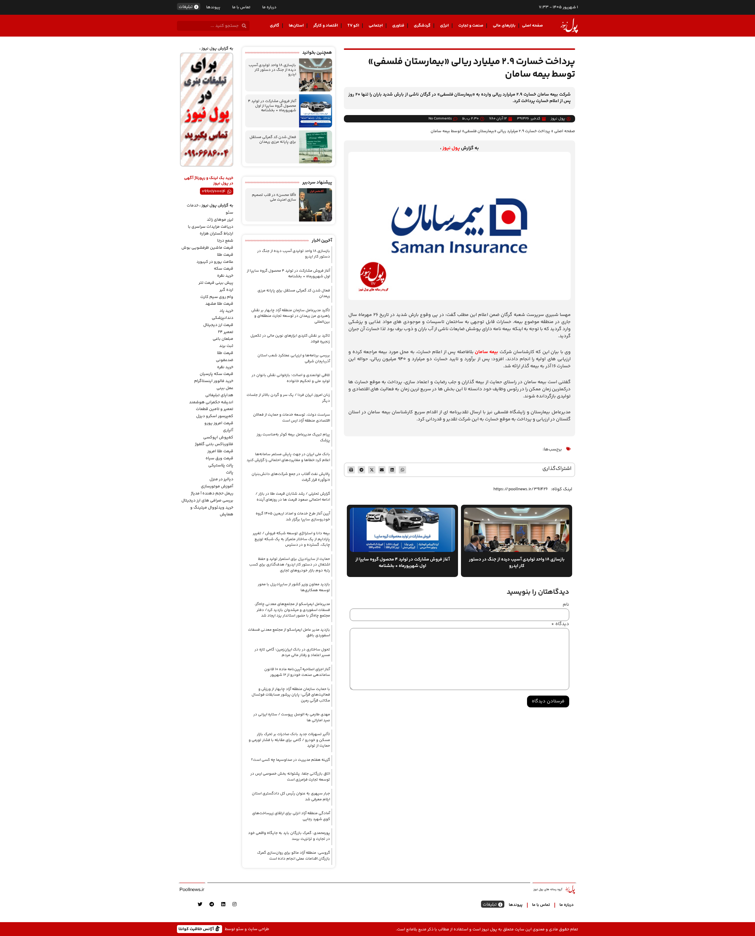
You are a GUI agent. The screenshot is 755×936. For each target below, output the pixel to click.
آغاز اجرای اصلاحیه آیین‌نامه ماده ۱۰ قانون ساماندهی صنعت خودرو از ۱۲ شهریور (297, 672)
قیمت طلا (225, 255)
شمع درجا (225, 240)
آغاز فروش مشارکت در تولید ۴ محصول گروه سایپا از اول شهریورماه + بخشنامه (272, 105)
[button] (402, 469)
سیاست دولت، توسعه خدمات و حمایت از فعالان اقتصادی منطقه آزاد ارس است (291, 418)
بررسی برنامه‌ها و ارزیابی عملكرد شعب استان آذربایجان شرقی (293, 358)
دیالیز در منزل (221, 479)
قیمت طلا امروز (220, 451)
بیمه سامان (487, 352)
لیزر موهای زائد (220, 220)
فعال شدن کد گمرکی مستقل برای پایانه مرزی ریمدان (273, 139)
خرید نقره (225, 276)
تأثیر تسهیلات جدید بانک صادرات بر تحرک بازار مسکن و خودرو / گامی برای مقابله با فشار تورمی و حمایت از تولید (289, 740)
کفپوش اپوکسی (218, 437)
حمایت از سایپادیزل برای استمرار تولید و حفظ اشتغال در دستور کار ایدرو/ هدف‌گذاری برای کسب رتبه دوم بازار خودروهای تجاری (289, 564)
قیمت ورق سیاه (219, 458)
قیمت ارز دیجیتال (218, 325)
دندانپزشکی (222, 318)
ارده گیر (226, 290)
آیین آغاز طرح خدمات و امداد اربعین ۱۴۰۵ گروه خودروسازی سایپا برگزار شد (293, 516)
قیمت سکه (223, 268)
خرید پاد (226, 311)
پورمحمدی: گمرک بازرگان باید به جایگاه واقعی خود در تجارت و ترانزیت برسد (289, 836)
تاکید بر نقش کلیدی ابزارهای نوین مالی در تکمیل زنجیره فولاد (290, 339)
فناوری (398, 25)
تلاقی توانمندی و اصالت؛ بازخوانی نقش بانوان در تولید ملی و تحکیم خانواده (291, 378)
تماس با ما (241, 7)
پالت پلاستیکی (220, 465)
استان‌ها (296, 25)
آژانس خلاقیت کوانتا (196, 928)
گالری (274, 25)
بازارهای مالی (504, 25)
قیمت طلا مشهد (219, 304)
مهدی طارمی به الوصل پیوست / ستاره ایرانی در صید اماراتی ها (291, 717)
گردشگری (422, 25)
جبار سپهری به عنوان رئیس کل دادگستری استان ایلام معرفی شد (291, 796)
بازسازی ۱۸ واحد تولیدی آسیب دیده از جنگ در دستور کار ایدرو (272, 69)
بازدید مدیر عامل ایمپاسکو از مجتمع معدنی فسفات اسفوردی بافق (289, 633)
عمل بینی (224, 388)
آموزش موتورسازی (217, 486)
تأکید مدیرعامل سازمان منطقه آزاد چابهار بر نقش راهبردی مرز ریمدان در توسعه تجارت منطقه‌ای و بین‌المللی (290, 316)
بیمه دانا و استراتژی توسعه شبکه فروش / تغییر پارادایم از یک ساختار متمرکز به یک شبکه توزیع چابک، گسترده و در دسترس (291, 539)
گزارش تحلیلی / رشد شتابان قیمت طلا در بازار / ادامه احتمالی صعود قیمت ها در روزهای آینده (292, 497)
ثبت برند (226, 346)
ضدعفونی (224, 360)
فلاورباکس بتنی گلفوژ (214, 444)
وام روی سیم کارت (216, 297)
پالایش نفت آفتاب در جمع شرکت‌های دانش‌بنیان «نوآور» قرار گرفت (291, 477)
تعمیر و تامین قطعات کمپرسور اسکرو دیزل (214, 412)
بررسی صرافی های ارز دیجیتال (207, 500)
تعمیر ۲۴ (225, 332)
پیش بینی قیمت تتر (215, 283)
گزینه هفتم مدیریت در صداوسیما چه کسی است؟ (290, 760)
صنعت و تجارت (470, 25)
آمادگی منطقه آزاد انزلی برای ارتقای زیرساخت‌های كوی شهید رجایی (291, 816)
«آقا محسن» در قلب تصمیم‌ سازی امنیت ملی (274, 197)
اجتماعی (376, 25)
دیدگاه (560, 624)
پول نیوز (451, 148)
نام (566, 604)
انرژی (444, 25)
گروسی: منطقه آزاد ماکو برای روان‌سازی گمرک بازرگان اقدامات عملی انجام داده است (293, 856)
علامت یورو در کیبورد (214, 262)
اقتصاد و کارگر (325, 25)
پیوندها (213, 7)
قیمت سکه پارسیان (216, 374)
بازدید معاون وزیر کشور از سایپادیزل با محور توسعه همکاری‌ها (294, 587)
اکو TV (353, 25)
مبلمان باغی (223, 339)
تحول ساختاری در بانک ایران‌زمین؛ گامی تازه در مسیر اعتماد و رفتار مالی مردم (292, 652)
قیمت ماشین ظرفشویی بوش (207, 248)
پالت (229, 472)
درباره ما (269, 7)
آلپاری (228, 430)
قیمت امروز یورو (218, 423)
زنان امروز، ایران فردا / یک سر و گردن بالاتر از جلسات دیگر (288, 398)
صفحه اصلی (532, 25)
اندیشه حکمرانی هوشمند (211, 402)
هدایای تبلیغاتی (219, 395)
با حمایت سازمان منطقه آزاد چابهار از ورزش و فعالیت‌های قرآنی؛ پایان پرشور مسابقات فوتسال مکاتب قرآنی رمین (291, 695)
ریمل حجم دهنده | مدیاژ (212, 493)
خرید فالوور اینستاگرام (213, 381)
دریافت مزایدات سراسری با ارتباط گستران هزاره (210, 230)
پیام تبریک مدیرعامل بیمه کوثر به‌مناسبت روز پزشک (293, 437)
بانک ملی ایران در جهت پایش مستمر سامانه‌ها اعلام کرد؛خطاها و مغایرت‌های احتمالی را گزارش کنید (288, 457)
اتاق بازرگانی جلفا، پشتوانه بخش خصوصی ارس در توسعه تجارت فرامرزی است (290, 777)
